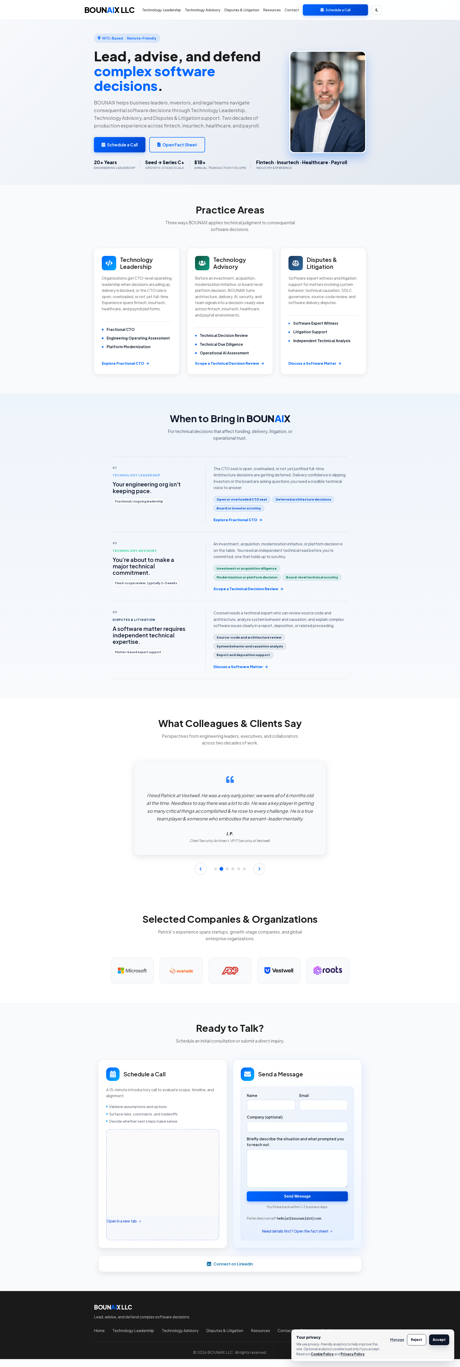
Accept (439, 1340)
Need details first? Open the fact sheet (295, 1231)
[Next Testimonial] (259, 869)
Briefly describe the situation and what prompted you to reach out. (295, 1141)
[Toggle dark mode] (376, 10)
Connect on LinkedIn (233, 1263)
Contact (292, 10)
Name (252, 1095)
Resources (272, 10)
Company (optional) (265, 1117)
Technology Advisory (202, 10)
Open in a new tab (122, 1221)
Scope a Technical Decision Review (248, 589)
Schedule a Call (338, 10)
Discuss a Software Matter (240, 666)
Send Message (297, 1196)
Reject (416, 1340)
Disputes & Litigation (241, 10)
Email (304, 1095)
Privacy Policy (353, 1354)
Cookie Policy (322, 1354)
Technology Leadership (161, 10)
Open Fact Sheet (179, 144)
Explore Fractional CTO (237, 520)
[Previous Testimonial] (201, 869)
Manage (397, 1340)
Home (99, 1330)
